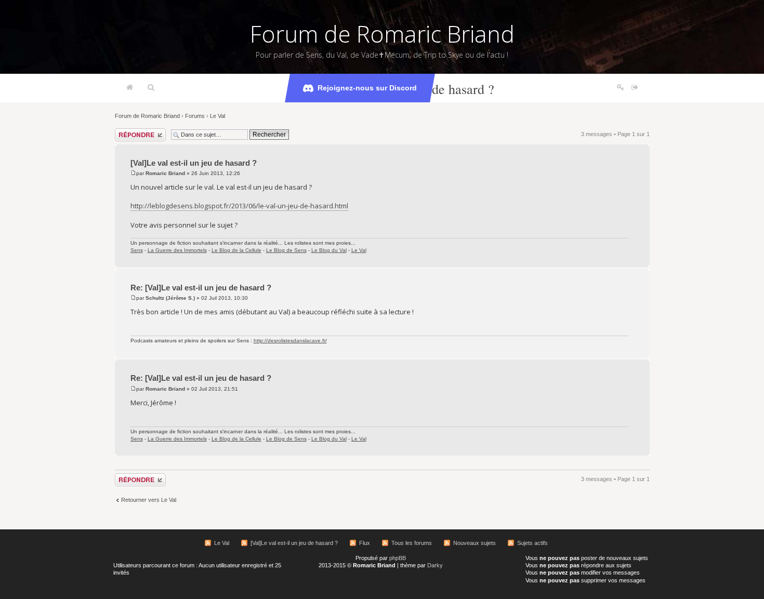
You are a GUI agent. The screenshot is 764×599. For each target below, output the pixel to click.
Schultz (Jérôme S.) (170, 298)
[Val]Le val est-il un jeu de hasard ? (193, 162)
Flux (364, 543)
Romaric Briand (165, 173)
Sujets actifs (532, 543)
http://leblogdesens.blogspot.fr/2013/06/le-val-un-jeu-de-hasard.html (239, 205)
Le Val (217, 116)
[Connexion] (634, 88)
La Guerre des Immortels (177, 250)
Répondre (127, 131)
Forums (195, 116)
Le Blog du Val (329, 250)
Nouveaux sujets (474, 543)
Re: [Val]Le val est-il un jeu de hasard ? (200, 287)
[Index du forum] (129, 88)
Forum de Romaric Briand (382, 33)
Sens (136, 250)
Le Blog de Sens (286, 250)
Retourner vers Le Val (148, 500)
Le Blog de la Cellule (236, 250)
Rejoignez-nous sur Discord (367, 88)
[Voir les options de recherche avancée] (151, 88)
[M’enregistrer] (620, 88)
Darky (435, 565)
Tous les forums (411, 543)
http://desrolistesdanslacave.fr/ (290, 340)
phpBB (397, 558)
